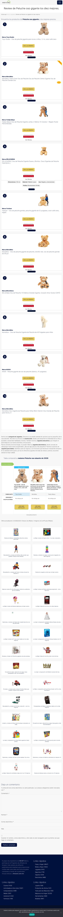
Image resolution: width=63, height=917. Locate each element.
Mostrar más (31, 189)
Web (2, 829)
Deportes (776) (39, 872)
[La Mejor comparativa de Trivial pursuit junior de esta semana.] (47, 734)
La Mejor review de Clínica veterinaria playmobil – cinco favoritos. (47, 590)
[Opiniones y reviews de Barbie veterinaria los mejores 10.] (47, 751)
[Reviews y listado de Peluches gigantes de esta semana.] (16, 650)
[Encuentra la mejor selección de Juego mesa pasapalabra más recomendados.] (16, 666)
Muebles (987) (39, 898)
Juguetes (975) (40, 869)
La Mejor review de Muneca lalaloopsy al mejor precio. (16, 606)
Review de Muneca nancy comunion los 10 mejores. (47, 773)
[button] (59, 2)
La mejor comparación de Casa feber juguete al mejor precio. (16, 741)
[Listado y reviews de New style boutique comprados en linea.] (16, 717)
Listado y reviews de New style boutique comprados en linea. (16, 724)
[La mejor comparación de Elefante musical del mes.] (47, 666)
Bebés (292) (7, 893)
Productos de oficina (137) (43, 888)
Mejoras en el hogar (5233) (43, 893)
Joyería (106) (39, 885)
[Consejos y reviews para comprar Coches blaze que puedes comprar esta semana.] (16, 683)
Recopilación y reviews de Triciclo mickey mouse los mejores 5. (16, 573)
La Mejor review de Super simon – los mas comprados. (47, 538)
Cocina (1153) (8, 885)
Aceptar (32, 914)
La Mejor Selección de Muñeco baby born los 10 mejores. (16, 773)
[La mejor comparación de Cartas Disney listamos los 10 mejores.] (47, 633)
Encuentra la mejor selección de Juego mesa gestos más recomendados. (47, 724)
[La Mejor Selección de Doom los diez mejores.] (47, 600)
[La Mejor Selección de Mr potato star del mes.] (47, 650)
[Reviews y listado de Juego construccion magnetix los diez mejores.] (47, 549)
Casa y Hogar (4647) (41, 864)
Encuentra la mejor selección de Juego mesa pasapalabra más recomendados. (16, 672)
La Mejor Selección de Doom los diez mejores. (47, 606)
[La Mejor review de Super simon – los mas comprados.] (47, 532)
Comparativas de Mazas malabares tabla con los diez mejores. (47, 707)
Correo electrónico (7, 822)
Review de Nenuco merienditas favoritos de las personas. (16, 538)
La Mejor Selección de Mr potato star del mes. (47, 656)
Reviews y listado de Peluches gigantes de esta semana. (16, 656)
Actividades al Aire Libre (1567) (13, 888)
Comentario (5, 793)
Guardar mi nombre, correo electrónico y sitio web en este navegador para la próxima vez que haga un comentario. (30, 839)
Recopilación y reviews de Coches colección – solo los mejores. (16, 707)
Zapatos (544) (39, 875)
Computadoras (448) (10, 891)
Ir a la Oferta (28, 46)
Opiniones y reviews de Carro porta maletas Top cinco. (16, 757)
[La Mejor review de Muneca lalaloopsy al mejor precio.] (16, 600)
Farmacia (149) (8, 898)
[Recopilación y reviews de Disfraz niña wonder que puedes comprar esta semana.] (16, 549)
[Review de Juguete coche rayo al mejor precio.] (47, 566)
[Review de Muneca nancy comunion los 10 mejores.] (47, 767)
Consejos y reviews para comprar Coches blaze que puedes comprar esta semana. (16, 689)
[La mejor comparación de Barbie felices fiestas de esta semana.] (47, 616)
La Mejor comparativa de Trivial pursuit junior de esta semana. (47, 741)
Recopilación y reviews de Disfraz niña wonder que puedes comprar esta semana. (16, 555)
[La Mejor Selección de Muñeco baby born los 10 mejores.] (16, 767)
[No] (61, 912)
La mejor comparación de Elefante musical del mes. (47, 672)
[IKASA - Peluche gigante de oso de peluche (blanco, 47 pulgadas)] (43, 361)
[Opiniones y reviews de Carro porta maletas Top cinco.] (16, 751)
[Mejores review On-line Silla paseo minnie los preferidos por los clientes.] (16, 583)
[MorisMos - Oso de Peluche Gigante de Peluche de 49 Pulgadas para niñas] (43, 321)
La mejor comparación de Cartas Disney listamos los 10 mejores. (47, 640)
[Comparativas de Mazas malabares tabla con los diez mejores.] (47, 700)
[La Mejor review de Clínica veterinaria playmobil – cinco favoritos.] (47, 583)
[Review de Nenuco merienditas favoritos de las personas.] (16, 532)
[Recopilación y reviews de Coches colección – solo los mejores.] (16, 700)
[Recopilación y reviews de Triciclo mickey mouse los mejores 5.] (16, 566)
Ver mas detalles (21, 507)
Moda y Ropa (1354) (41, 867)
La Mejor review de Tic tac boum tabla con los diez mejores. (16, 640)
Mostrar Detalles (31, 57)
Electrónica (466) (40, 877)
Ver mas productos (7, 464)
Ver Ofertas (28, 55)
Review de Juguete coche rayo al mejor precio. (46, 572)
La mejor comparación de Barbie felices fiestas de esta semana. (47, 622)
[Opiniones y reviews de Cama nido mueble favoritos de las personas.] (16, 616)
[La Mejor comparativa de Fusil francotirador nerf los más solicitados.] (47, 683)
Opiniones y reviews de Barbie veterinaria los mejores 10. (47, 757)
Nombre (4, 815)
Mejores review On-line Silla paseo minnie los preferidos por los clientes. (16, 590)
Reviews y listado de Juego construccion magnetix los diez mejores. (47, 555)
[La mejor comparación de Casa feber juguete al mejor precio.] (16, 734)
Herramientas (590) (41, 896)
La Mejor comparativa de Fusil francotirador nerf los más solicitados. (47, 689)
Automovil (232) (9, 896)
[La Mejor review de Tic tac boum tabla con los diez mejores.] (16, 633)
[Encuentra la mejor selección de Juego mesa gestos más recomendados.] (47, 717)
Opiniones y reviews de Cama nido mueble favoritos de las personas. (16, 622)
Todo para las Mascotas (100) (44, 891)
